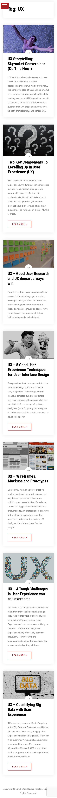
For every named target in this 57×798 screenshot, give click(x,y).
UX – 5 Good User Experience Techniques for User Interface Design (28, 369)
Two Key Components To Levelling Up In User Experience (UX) (28, 167)
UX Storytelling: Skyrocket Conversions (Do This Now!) (26, 63)
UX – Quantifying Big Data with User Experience (24, 709)
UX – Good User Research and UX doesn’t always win (28, 278)
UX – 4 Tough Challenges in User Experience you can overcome (28, 594)
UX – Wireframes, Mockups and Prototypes (28, 479)
